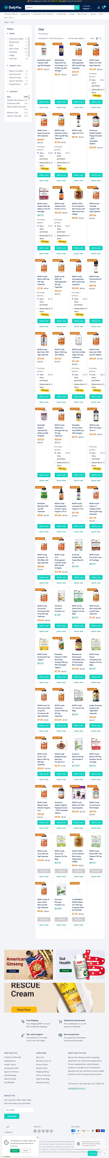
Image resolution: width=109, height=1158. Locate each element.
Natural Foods (82, 14)
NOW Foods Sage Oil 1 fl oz (78, 131)
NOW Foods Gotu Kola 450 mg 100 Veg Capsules (95, 610)
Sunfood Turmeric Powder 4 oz (60, 608)
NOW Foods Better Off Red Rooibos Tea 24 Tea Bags (95, 758)
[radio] (90, 80)
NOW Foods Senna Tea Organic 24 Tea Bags (61, 855)
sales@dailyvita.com (76, 1088)
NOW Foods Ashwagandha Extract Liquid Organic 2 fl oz (60, 507)
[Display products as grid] (97, 38)
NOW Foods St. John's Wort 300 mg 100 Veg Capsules (43, 903)
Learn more (14, 1146)
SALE (6, 18)
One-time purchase (96, 83)
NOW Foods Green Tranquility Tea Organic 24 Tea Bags (95, 659)
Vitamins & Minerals (10, 14)
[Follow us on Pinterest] (47, 1131)
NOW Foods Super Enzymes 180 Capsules (43, 133)
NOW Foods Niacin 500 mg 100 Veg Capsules (43, 280)
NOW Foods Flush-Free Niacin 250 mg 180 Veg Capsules (43, 759)
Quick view (43, 107)
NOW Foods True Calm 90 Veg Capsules (42, 853)
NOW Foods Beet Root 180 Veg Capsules (43, 352)
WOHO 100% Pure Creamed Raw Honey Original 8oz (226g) (78, 856)
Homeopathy (37, 14)
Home (6, 22)
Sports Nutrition (48, 14)
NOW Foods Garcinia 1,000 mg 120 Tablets (95, 352)
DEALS (101, 14)
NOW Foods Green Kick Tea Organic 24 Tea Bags (78, 610)
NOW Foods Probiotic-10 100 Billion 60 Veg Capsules (42, 559)
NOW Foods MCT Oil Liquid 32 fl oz (95, 428)
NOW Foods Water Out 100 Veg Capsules (95, 63)
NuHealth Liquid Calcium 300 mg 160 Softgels (43, 63)
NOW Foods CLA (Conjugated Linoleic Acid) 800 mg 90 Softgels (60, 561)
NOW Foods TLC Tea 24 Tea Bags (78, 708)
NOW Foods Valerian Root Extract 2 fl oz (60, 206)
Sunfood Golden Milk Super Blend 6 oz (77, 559)
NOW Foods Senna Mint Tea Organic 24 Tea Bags (95, 855)
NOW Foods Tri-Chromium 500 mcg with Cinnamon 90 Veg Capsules (43, 710)
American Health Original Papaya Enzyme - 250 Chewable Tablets (61, 807)
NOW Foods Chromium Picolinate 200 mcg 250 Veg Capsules (43, 611)
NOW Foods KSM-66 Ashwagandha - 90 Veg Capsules (61, 281)
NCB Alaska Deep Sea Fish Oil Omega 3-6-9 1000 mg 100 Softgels (61, 65)
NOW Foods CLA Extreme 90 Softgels (94, 805)
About (11, 18)
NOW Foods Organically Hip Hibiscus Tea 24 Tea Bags (43, 207)
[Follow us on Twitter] (39, 1131)
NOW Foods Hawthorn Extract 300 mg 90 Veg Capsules (61, 710)
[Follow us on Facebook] (35, 1131)
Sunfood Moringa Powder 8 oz (60, 902)
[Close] (37, 1137)
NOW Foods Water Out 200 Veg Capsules (78, 805)
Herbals (71, 14)
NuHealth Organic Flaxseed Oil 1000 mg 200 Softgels (42, 430)
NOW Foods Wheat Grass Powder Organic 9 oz (43, 806)
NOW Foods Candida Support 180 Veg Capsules (94, 207)
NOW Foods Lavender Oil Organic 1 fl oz (77, 506)
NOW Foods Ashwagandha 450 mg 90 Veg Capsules (78, 280)
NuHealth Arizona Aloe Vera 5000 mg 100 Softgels (78, 429)
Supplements (25, 14)
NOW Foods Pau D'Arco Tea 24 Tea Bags (95, 557)
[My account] (99, 7)
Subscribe (11, 1116)
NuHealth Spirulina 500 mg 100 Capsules (42, 507)
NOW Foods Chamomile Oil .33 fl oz (95, 279)
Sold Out (44, 871)
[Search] (77, 7)
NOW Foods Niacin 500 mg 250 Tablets (61, 352)
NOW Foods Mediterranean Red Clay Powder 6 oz (61, 758)
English (7, 1127)
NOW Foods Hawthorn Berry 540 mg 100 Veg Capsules (61, 134)
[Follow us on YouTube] (51, 1131)
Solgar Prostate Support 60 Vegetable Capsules (95, 709)
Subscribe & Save (97, 92)
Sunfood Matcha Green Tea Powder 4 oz (78, 758)
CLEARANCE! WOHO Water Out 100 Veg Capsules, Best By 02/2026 (78, 904)
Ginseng (93, 14)
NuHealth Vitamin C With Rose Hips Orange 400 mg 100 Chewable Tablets (61, 661)
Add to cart (44, 102)
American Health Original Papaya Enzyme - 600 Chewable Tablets (95, 137)
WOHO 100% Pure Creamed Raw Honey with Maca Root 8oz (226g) (78, 208)
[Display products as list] (100, 38)
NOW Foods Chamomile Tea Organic (43, 657)
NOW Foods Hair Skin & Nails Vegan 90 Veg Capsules (78, 353)
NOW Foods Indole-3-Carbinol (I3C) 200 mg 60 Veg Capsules (95, 508)
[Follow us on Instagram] (43, 1131)
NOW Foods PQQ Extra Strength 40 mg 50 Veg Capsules (61, 430)
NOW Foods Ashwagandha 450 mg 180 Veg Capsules (78, 64)
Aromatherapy (61, 14)
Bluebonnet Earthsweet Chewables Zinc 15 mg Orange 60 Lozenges (78, 659)
